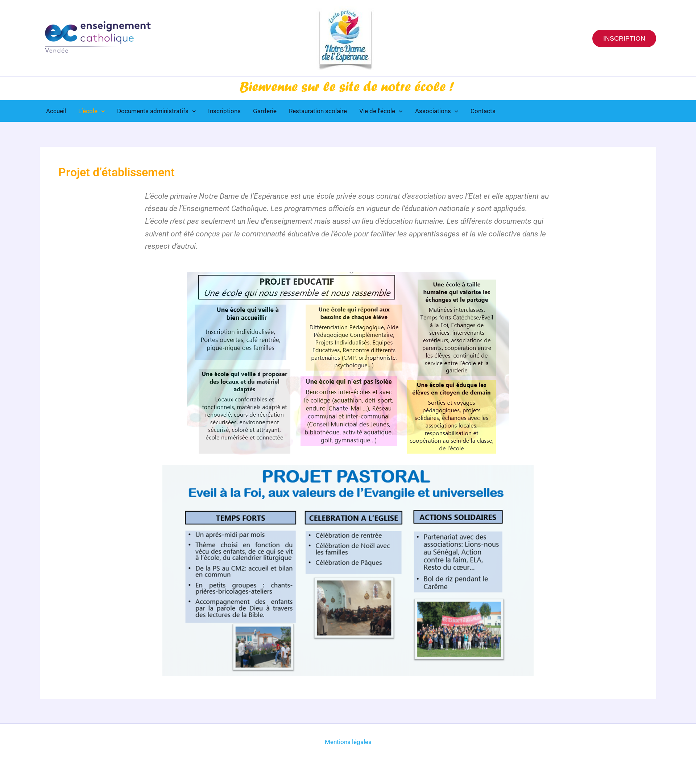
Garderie (265, 111)
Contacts (483, 111)
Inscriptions (224, 111)
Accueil (56, 111)
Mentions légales (348, 741)
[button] (624, 38)
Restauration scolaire (318, 111)
